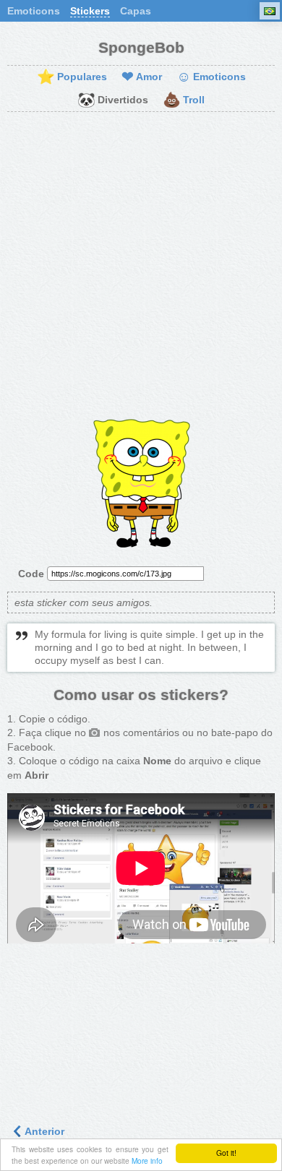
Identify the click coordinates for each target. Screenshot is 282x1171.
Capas (135, 11)
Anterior (43, 1131)
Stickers (90, 11)
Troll (184, 100)
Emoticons (33, 11)
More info (147, 1160)
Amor (141, 77)
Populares (72, 77)
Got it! (226, 1152)
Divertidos (112, 100)
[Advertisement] (141, 267)
